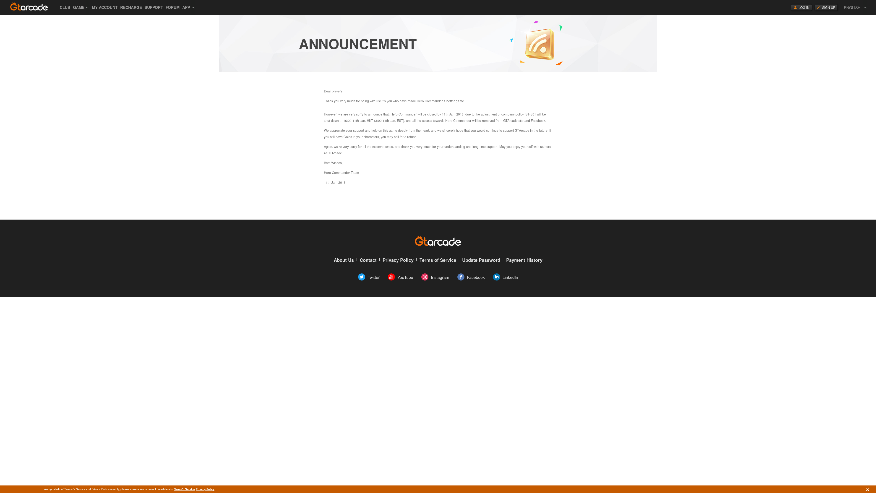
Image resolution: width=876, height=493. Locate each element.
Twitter (374, 277)
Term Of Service (184, 489)
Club (65, 7)
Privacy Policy (205, 489)
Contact (368, 260)
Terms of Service (438, 260)
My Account (104, 7)
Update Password (481, 260)
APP (186, 7)
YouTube (405, 277)
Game (78, 7)
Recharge (131, 7)
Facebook (476, 277)
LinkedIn (510, 277)
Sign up (828, 7)
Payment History (524, 260)
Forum (173, 7)
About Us (344, 260)
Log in (804, 7)
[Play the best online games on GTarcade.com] (29, 6)
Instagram (440, 277)
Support (154, 7)
